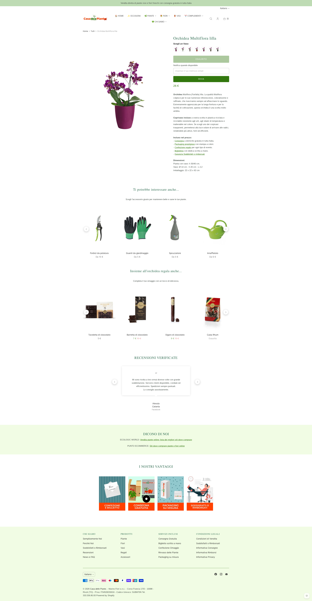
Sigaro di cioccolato (175, 335)
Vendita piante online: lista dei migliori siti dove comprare (166, 440)
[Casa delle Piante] (95, 19)
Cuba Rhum (212, 335)
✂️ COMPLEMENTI (193, 15)
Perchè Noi (88, 543)
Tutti (93, 31)
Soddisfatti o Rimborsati (95, 548)
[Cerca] (210, 19)
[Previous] (86, 229)
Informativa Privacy (205, 557)
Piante (124, 539)
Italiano (223, 8)
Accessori (125, 557)
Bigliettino (179, 151)
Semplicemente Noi (92, 539)
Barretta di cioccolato (137, 335)
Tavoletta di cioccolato (99, 335)
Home (85, 31)
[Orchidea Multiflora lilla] (124, 91)
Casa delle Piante (98, 589)
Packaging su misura (168, 557)
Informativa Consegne (207, 548)
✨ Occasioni (134, 15)
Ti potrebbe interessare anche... (156, 189)
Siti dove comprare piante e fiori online (167, 446)
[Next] (225, 229)
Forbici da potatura (99, 253)
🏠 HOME (119, 15)
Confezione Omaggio (168, 548)
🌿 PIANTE (149, 15)
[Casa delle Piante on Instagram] (221, 574)
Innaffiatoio (212, 253)
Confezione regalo (183, 147)
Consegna (179, 141)
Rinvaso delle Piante (168, 552)
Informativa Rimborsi (206, 552)
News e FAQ (89, 557)
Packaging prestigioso (185, 144)
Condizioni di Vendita (206, 539)
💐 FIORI (164, 15)
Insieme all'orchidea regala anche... (156, 271)
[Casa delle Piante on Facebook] (215, 574)
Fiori (123, 543)
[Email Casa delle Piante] (226, 574)
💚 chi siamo (158, 21)
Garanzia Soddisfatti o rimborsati (190, 154)
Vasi (123, 548)
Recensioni (88, 552)
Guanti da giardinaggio (137, 253)
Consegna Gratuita (167, 539)
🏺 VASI (177, 15)
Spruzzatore (175, 253)
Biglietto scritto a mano (169, 543)
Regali (124, 552)
